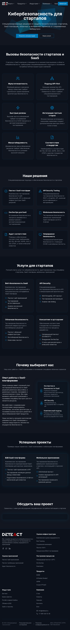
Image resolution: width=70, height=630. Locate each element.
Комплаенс (39, 566)
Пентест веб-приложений (10, 559)
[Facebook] (3, 548)
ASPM (38, 581)
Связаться (62, 3)
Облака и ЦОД (6, 603)
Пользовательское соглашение (25, 623)
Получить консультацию (27, 36)
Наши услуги (47, 36)
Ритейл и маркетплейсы (10, 600)
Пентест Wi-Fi (40, 547)
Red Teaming (40, 541)
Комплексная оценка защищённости (48, 538)
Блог (56, 4)
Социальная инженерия (44, 544)
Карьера (39, 600)
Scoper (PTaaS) (41, 585)
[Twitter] (6, 548)
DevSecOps (40, 563)
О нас (38, 593)
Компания (46, 4)
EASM (38, 575)
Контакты (39, 603)
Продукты (21, 4)
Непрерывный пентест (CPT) (45, 559)
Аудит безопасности (8, 566)
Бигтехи (4, 593)
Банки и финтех (7, 597)
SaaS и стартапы (7, 606)
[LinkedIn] (10, 548)
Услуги (10, 4)
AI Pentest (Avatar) (42, 578)
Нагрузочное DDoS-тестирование (47, 551)
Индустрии (34, 4)
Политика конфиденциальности (42, 623)
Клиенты (39, 597)
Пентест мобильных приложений (12, 563)
